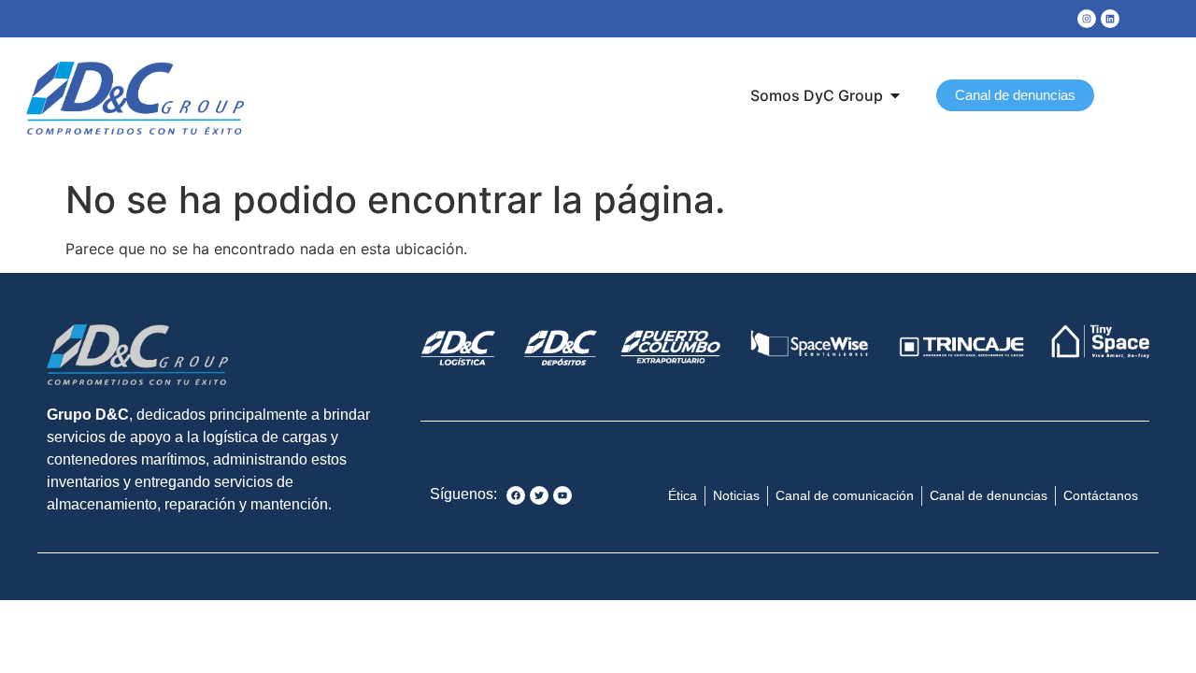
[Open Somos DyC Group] (895, 95)
